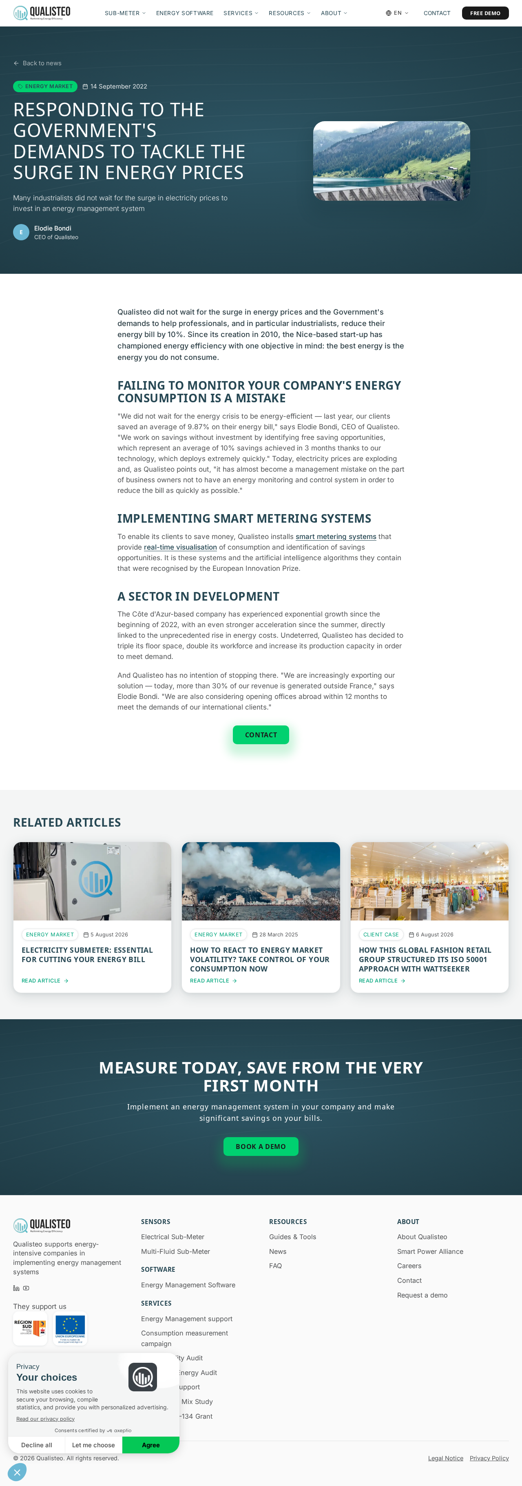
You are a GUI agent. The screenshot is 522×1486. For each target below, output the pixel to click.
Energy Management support (186, 1319)
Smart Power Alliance (430, 1251)
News (278, 1251)
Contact (437, 13)
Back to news (42, 63)
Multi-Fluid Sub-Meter (175, 1251)
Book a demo (261, 1146)
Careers (409, 1266)
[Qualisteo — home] (41, 13)
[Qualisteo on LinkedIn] (16, 1288)
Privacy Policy (489, 1458)
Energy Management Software (188, 1285)
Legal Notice (445, 1458)
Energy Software (185, 13)
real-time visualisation (180, 547)
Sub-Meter (122, 13)
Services (237, 13)
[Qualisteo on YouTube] (26, 1288)
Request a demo (422, 1295)
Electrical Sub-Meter (172, 1237)
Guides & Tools (292, 1237)
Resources (287, 13)
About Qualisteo (422, 1237)
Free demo (485, 13)
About (331, 13)
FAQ (275, 1266)
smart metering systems (336, 536)
